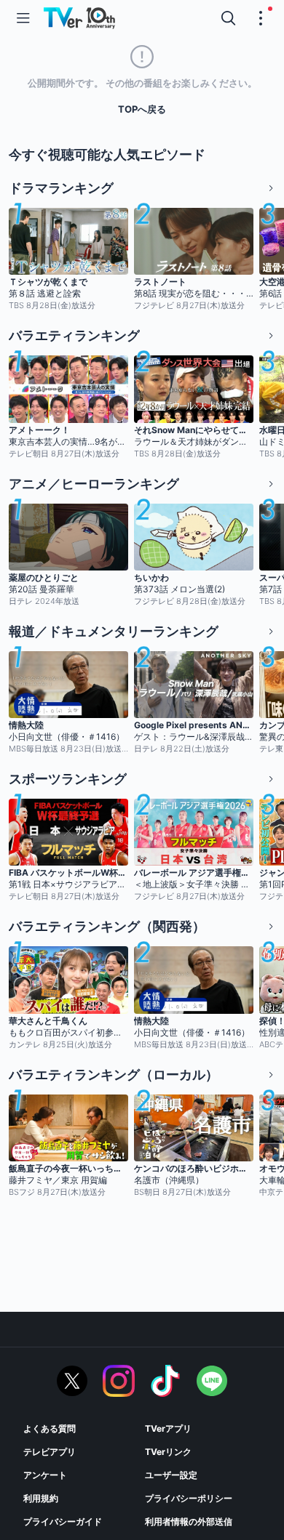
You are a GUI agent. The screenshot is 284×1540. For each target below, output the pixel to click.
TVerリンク (168, 1451)
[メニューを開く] (23, 18)
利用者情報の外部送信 (188, 1521)
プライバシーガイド (62, 1521)
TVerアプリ (168, 1428)
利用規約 (40, 1498)
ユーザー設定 (171, 1475)
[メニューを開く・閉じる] (260, 18)
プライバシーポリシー (188, 1498)
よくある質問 (49, 1428)
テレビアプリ (49, 1451)
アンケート (45, 1475)
